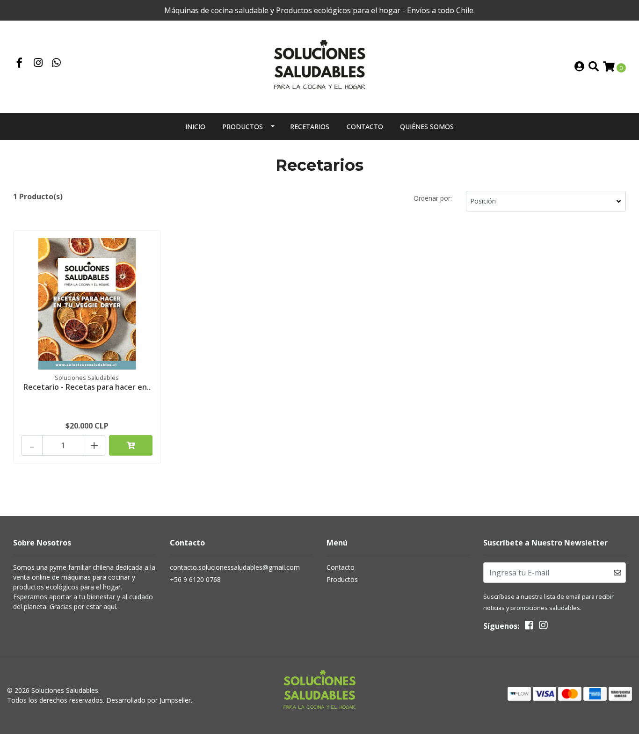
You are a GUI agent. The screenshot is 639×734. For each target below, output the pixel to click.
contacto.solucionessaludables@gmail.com (235, 567)
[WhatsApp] (56, 63)
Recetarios (309, 126)
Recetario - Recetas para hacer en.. (87, 387)
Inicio (195, 126)
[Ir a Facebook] (19, 63)
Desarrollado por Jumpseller (148, 700)
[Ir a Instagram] (38, 63)
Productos (242, 126)
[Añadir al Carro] (131, 445)
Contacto (365, 126)
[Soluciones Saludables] (319, 66)
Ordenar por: (433, 198)
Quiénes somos (427, 126)
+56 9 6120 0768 (195, 579)
